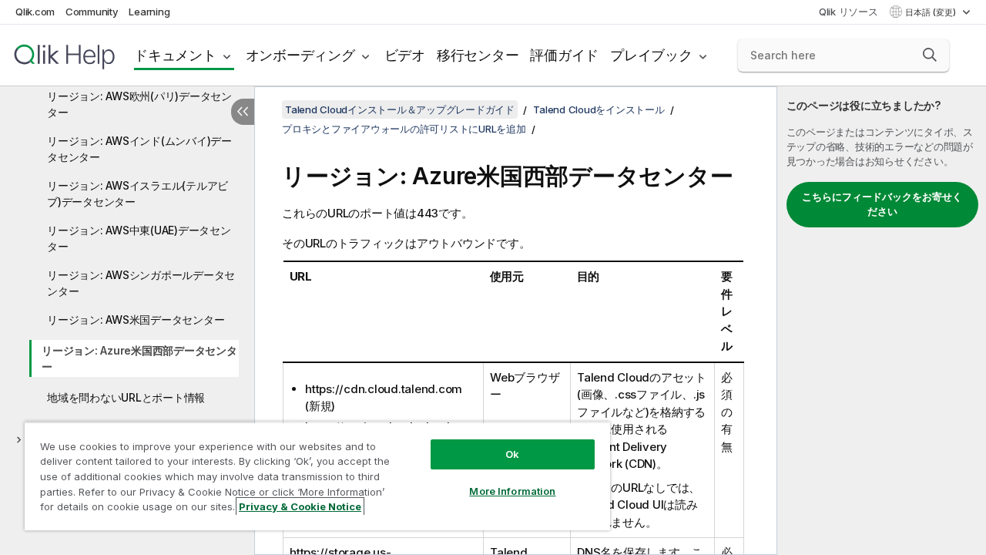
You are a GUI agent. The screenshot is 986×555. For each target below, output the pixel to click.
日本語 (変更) (931, 12)
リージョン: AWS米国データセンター (135, 319)
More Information (512, 491)
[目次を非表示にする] (242, 112)
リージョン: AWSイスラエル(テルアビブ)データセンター (137, 193)
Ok (512, 454)
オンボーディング (300, 55)
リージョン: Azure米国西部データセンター (139, 358)
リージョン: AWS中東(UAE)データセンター (139, 238)
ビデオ (404, 55)
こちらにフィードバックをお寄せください (882, 204)
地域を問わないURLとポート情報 (126, 397)
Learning (149, 11)
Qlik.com (35, 11)
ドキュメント (175, 55)
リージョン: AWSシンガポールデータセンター (141, 283)
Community (92, 11)
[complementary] (881, 320)
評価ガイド (564, 55)
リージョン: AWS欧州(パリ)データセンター (139, 104)
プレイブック (651, 55)
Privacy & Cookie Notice (300, 506)
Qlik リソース (848, 11)
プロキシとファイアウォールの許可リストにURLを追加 (404, 129)
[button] (929, 54)
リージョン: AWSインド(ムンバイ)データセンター (139, 148)
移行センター (478, 55)
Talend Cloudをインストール (598, 109)
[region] (317, 476)
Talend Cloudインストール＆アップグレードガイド (400, 109)
